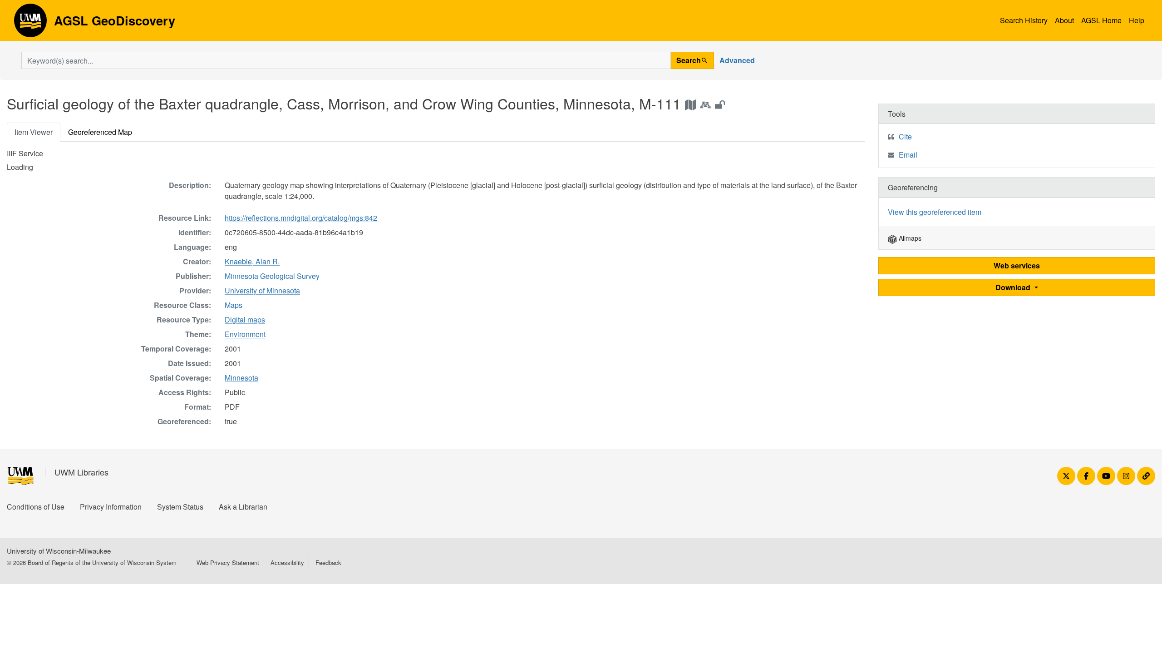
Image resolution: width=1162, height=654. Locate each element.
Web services (1017, 265)
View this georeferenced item (934, 212)
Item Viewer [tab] (34, 132)
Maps (233, 305)
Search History (1024, 20)
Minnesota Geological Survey (272, 276)
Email (908, 154)
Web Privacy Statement (228, 562)
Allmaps (909, 238)
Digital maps (245, 319)
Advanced (737, 60)
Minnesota (241, 377)
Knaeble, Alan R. (252, 261)
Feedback (328, 562)
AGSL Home (1101, 20)
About (1064, 20)
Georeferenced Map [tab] (100, 132)
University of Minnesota (262, 290)
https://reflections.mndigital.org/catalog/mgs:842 (301, 218)
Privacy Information (111, 506)
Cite (905, 136)
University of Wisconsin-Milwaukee (59, 550)
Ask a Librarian (243, 506)
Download (1013, 287)
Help (1136, 20)
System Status (180, 506)
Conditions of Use (35, 506)
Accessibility (287, 562)
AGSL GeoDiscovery (30, 24)
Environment (245, 334)
